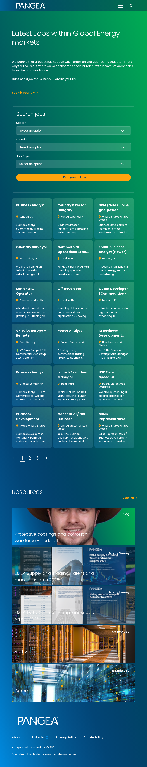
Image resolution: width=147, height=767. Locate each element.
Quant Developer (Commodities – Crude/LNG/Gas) (113, 293)
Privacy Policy (66, 737)
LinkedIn (38, 737)
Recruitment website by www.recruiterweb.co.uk (44, 754)
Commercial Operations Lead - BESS (73, 252)
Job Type (23, 156)
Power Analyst (70, 330)
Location (22, 139)
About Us (18, 737)
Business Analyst (30, 205)
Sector (21, 123)
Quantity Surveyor (31, 247)
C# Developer (69, 288)
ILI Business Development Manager (110, 335)
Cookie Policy (93, 737)
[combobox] (80, 130)
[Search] (131, 6)
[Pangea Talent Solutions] (28, 5)
